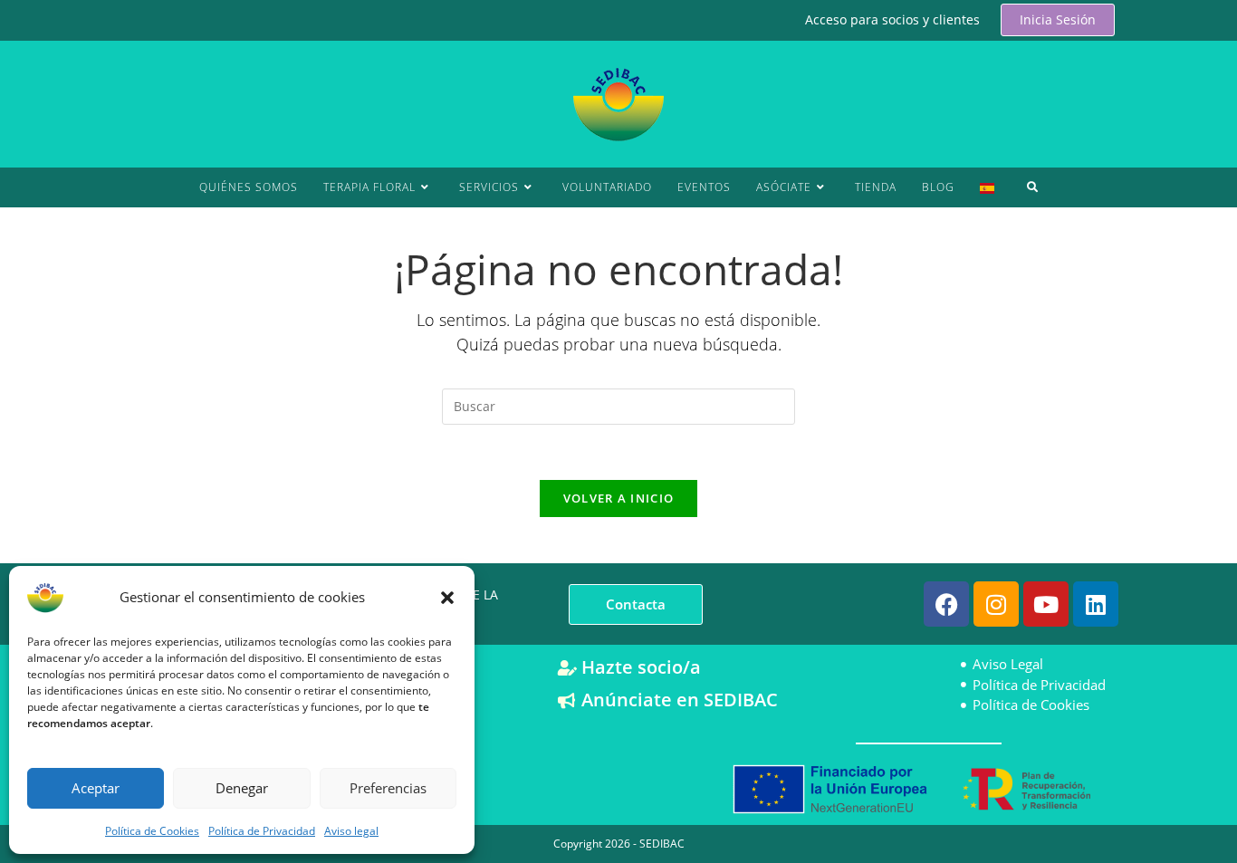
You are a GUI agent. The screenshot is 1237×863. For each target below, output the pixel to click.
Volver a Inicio (619, 498)
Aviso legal (351, 831)
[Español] (987, 187)
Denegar (242, 788)
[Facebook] (946, 604)
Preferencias (388, 788)
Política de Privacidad (261, 831)
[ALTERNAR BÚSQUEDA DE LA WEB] (1032, 187)
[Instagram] (996, 604)
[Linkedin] (1095, 604)
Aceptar (96, 788)
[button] (447, 598)
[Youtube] (1046, 604)
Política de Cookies (152, 831)
